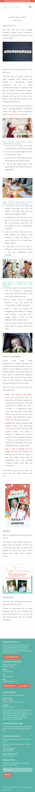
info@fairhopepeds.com (10, 681)
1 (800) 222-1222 (8, 756)
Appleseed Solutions (8, 789)
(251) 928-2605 (8, 676)
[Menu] (30, 7)
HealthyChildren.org (14, 114)
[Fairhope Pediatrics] (14, 6)
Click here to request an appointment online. (17, 1)
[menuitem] (30, 7)
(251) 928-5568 (8, 671)
